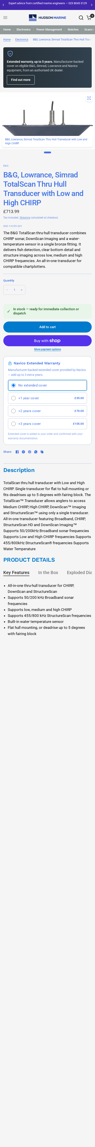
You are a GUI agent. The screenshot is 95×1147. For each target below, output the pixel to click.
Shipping (25, 217)
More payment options (47, 349)
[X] (23, 452)
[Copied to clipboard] (42, 452)
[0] (88, 17)
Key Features (16, 572)
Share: (7, 451)
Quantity (8, 280)
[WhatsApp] (35, 452)
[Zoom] (89, 98)
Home (7, 29)
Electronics (24, 29)
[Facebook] (17, 452)
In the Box (48, 572)
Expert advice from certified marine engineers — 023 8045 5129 (47, 3)
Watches (73, 29)
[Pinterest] (29, 452)
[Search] (81, 17)
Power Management (49, 29)
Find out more (20, 80)
